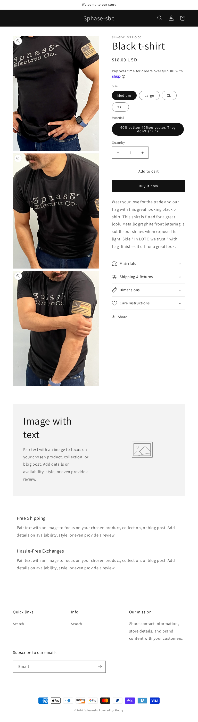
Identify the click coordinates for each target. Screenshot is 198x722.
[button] (15, 18)
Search (18, 623)
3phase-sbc (91, 710)
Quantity (118, 142)
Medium (124, 95)
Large (149, 95)
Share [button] (122, 316)
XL (169, 95)
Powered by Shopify (111, 710)
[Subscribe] (99, 667)
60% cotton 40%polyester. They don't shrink (148, 129)
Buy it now (148, 185)
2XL (120, 107)
